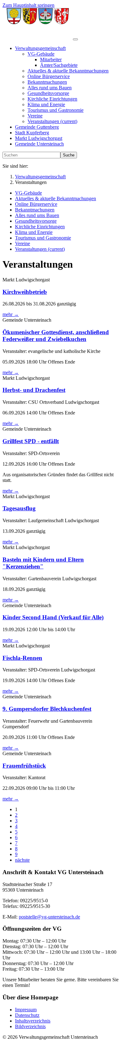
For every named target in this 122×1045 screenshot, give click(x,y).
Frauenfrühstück (24, 765)
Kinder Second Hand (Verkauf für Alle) (53, 617)
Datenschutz (27, 1015)
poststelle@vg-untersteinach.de (49, 916)
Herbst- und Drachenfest (34, 390)
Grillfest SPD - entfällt (31, 441)
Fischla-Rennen (22, 658)
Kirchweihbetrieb (25, 292)
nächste (22, 860)
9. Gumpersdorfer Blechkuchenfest (47, 709)
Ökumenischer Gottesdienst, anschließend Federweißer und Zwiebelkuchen (56, 335)
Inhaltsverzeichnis (32, 1020)
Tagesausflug (19, 508)
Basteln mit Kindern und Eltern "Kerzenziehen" (43, 563)
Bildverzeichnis (30, 1026)
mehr (11, 314)
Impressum (26, 1009)
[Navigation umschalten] (75, 39)
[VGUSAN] (38, 37)
